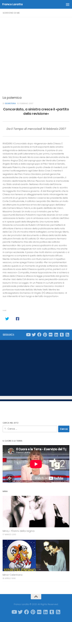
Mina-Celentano (13, 575)
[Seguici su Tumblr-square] (62, 334)
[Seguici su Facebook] (39, 334)
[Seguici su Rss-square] (67, 334)
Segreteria (10, 103)
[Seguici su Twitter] (34, 334)
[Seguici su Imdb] (50, 334)
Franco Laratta (12, 4)
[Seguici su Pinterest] (45, 334)
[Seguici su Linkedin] (56, 334)
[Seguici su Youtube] (28, 334)
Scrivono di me (11, 13)
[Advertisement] (36, 55)
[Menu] (67, 4)
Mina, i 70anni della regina (18, 531)
